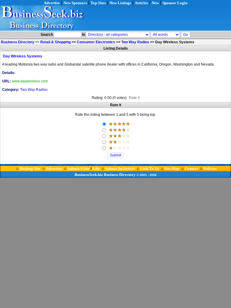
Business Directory (120, 174)
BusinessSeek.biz (89, 174)
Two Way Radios (135, 42)
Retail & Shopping (55, 42)
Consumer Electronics (96, 42)
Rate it (134, 98)
